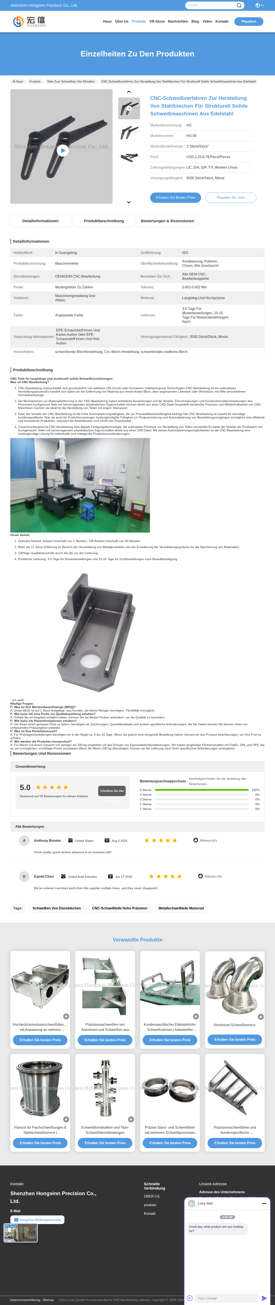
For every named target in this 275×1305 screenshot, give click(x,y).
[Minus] (264, 1203)
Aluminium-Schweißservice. (235, 1025)
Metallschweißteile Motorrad (181, 908)
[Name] (239, 5)
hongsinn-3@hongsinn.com (40, 1219)
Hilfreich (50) (213, 876)
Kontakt (150, 1213)
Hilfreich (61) (208, 840)
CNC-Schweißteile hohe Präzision (119, 908)
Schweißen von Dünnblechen (57, 908)
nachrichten (178, 21)
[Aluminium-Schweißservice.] (235, 986)
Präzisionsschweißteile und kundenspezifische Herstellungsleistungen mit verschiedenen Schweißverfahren (235, 1130)
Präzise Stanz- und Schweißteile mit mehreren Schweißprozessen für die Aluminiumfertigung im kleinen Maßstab (170, 1130)
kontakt (221, 21)
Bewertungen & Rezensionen (167, 221)
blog (195, 21)
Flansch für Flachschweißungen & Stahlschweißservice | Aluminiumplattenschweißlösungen (40, 1130)
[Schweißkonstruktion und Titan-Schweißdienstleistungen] (105, 1088)
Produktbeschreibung (104, 221)
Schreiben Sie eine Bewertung (112, 792)
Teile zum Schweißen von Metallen (71, 81)
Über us (121, 21)
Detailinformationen (40, 221)
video (207, 21)
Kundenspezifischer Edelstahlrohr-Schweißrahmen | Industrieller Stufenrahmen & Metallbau (170, 1027)
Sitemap (48, 1300)
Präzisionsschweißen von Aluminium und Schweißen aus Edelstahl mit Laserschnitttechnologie (105, 1027)
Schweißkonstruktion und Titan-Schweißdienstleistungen (105, 1130)
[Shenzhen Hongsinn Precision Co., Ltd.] (34, 21)
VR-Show (157, 21)
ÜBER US (152, 1196)
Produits (35, 81)
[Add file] (190, 1298)
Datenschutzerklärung (25, 1300)
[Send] (264, 1298)
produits (139, 21)
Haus (107, 21)
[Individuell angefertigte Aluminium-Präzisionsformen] (61, 146)
